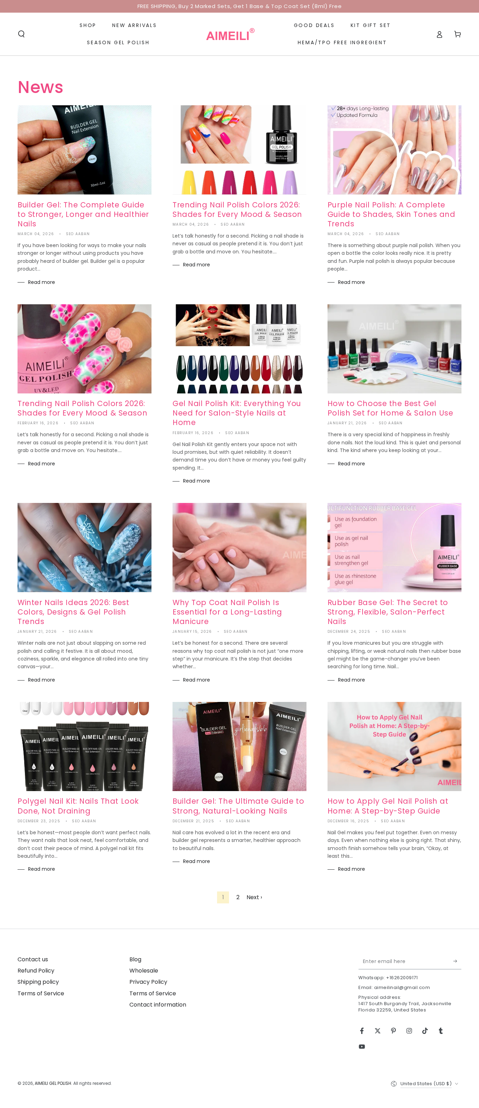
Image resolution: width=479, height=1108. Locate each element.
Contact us (33, 959)
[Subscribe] (457, 961)
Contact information (157, 1005)
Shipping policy (38, 982)
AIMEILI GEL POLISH (53, 1083)
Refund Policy (36, 971)
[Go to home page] (230, 34)
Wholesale (143, 971)
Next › (254, 897)
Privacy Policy (148, 982)
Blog (135, 959)
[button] (21, 34)
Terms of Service (41, 993)
